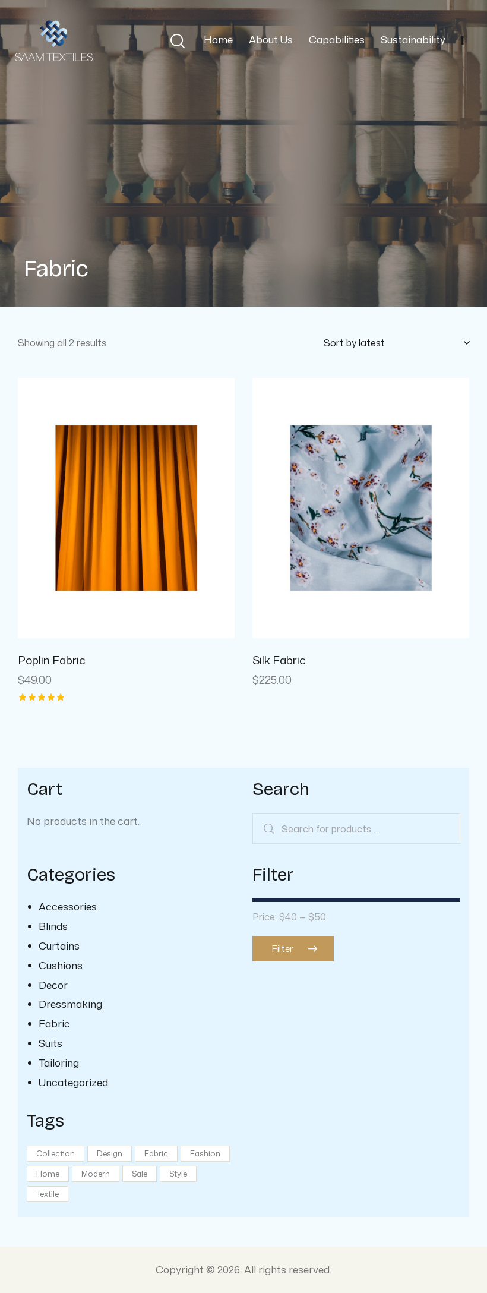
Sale (139, 1173)
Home (47, 1173)
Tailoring (59, 1062)
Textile (47, 1193)
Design (109, 1153)
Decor (53, 984)
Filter (282, 948)
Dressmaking (70, 1003)
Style (178, 1173)
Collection (55, 1153)
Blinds (53, 926)
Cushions (61, 965)
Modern (95, 1173)
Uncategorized (73, 1082)
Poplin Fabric (52, 660)
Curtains (59, 945)
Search (268, 828)
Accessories (68, 906)
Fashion (205, 1153)
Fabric (54, 1023)
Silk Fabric (279, 660)
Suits (50, 1043)
